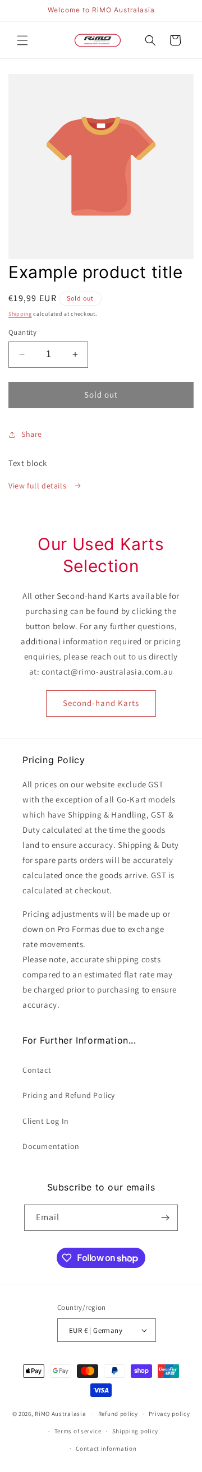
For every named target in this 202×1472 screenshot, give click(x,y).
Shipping (20, 313)
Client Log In (45, 1121)
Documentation (51, 1146)
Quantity (22, 332)
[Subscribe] (165, 1218)
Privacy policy (169, 1414)
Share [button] (31, 434)
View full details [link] (38, 486)
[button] (22, 40)
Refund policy (118, 1414)
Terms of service (78, 1431)
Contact (36, 1070)
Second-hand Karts (101, 703)
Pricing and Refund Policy (68, 1095)
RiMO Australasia (60, 1414)
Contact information (106, 1448)
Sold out (101, 394)
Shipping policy (135, 1431)
